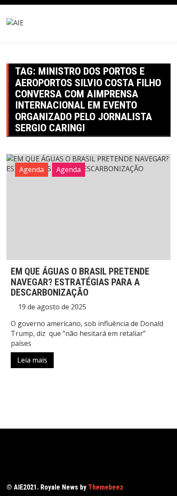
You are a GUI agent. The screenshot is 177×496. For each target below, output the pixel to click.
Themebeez (105, 487)
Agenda (31, 169)
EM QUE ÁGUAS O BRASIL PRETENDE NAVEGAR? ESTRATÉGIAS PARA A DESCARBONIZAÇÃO (80, 281)
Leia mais (32, 360)
